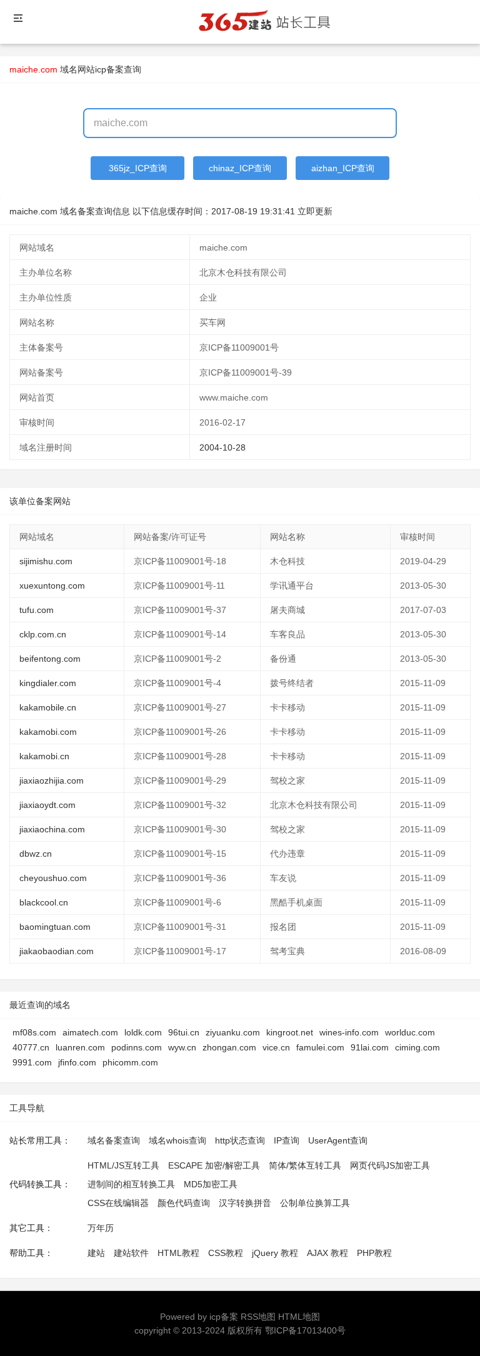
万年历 (101, 1228)
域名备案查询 (114, 1140)
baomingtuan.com (55, 927)
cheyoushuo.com (53, 878)
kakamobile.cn (47, 707)
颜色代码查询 (184, 1203)
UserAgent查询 (338, 1140)
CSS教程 (225, 1253)
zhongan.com (229, 1047)
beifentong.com (50, 659)
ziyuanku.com (233, 1032)
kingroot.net (289, 1032)
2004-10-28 (222, 447)
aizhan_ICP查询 (342, 168)
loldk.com (143, 1032)
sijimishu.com (45, 561)
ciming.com (417, 1047)
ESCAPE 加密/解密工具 (214, 1165)
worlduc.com (410, 1032)
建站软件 (131, 1253)
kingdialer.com (47, 683)
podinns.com (136, 1047)
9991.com (32, 1062)
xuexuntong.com (52, 586)
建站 (96, 1253)
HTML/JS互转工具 (123, 1165)
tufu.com (36, 610)
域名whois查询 (177, 1140)
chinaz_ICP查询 (240, 168)
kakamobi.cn (44, 756)
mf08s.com (34, 1032)
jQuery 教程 (275, 1253)
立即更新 (315, 211)
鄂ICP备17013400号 (305, 1330)
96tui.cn (183, 1032)
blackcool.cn (43, 902)
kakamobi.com (48, 732)
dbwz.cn (35, 854)
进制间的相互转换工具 (131, 1184)
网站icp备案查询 (109, 69)
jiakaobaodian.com (56, 951)
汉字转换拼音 (245, 1203)
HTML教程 (178, 1253)
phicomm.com (130, 1062)
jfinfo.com (77, 1062)
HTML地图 (299, 1317)
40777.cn (30, 1047)
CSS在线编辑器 (118, 1203)
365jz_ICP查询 (138, 168)
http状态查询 (240, 1140)
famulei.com (320, 1047)
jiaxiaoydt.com (47, 805)
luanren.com (80, 1047)
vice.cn (276, 1047)
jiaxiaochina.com (52, 829)
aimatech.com (90, 1032)
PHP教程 (374, 1253)
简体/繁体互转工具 (305, 1165)
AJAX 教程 (327, 1253)
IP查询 (286, 1140)
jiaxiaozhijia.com (51, 780)
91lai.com (370, 1047)
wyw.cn (182, 1047)
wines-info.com (349, 1032)
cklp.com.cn (42, 634)
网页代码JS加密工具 (390, 1165)
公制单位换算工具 (315, 1203)
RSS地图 (258, 1317)
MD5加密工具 (211, 1184)
